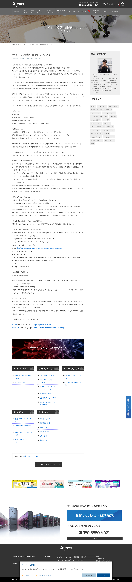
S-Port (14, 324)
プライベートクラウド (96, 140)
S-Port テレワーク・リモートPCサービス (48, 388)
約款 (97, 556)
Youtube (116, 106)
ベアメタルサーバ (21, 382)
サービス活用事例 (95, 120)
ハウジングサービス (96, 137)
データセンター (44, 412)
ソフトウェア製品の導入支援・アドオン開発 (69, 560)
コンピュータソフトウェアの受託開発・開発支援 (71, 557)
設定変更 (89, 575)
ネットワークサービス (71, 369)
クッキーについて (28, 575)
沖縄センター (44, 440)
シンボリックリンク (96, 123)
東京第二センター (46, 423)
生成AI (92, 143)
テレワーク (110, 126)
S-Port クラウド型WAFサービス (23, 433)
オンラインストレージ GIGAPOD (47, 403)
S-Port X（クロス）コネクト (72, 376)
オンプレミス (94, 109)
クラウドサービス (20, 369)
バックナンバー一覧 (48, 464)
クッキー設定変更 (114, 579)
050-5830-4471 (90, 4)
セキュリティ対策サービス (98, 126)
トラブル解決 (94, 133)
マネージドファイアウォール (23, 440)
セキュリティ (18, 412)
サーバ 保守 (103, 116)
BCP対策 (93, 106)
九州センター (44, 436)
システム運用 (105, 120)
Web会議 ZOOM (45, 393)
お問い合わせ (109, 4)
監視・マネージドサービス (23, 420)
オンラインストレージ (106, 109)
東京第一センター (46, 419)
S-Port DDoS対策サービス (23, 426)
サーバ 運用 (112, 116)
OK (104, 575)
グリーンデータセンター (108, 113)
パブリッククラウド (109, 137)
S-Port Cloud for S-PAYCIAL (46, 381)
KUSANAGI (16, 328)
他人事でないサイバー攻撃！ (31, 456)
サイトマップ (100, 559)
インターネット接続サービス (72, 383)
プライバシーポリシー (44, 575)
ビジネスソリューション (47, 369)
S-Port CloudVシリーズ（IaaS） (23, 376)
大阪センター (44, 431)
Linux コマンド (102, 106)
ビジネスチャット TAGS (48, 398)
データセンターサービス (107, 130)
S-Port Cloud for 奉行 (47, 375)
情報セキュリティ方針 (103, 561)
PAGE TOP (128, 568)
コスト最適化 (94, 116)
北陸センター (44, 427)
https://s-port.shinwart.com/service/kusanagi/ (49, 328)
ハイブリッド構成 (104, 133)
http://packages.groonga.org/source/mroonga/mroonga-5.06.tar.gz (39, 248)
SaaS (110, 106)
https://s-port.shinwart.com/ (43, 324)
